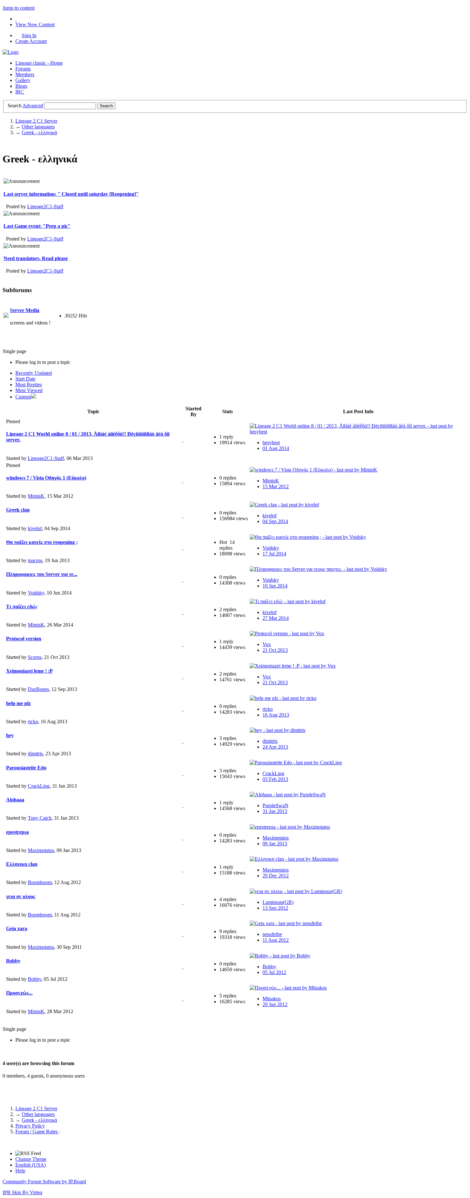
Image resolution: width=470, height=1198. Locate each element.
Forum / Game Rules (37, 1131)
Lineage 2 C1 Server (36, 1108)
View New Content (35, 24)
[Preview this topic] (182, 439)
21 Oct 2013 (275, 650)
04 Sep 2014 (275, 521)
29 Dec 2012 (275, 875)
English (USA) (30, 1165)
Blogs (21, 86)
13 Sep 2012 (275, 908)
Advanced (32, 105)
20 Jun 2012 (274, 1004)
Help (20, 1170)
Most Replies (28, 384)
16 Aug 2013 (275, 715)
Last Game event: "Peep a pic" (37, 226)
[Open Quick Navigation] (16, 18)
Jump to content (19, 8)
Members (24, 74)
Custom (23, 396)
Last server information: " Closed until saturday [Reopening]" (71, 194)
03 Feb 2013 (275, 779)
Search (14, 105)
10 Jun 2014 (274, 585)
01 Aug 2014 (275, 448)
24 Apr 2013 (275, 747)
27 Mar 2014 (275, 618)
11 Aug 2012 (275, 940)
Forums (23, 68)
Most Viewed (29, 390)
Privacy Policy (30, 1125)
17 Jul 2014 (274, 553)
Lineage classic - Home (39, 63)
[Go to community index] (11, 52)
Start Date (25, 379)
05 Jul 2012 (274, 972)
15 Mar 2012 (275, 486)
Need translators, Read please (36, 258)
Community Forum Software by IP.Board (44, 1181)
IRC (19, 91)
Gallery (22, 80)
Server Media (24, 310)
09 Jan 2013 (274, 843)
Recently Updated (33, 373)
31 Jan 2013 (274, 811)
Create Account (31, 41)
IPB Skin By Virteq (22, 1192)
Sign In (29, 35)
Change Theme (30, 1159)
